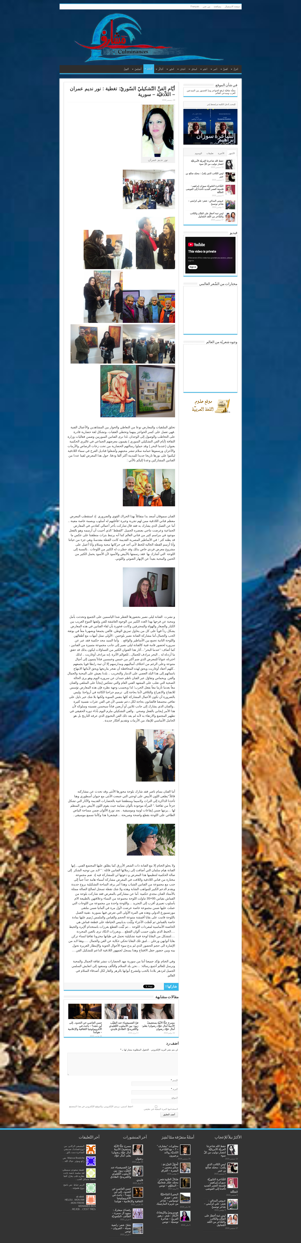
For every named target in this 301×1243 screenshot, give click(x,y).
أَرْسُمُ (149, 68)
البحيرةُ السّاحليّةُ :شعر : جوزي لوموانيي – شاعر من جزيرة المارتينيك (167, 1199)
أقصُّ (225, 69)
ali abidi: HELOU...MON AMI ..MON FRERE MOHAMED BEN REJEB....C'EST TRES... (80, 1203)
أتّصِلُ (126, 69)
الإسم (175, 1080)
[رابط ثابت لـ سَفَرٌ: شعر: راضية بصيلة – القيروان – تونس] (138, 1228)
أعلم (205, 69)
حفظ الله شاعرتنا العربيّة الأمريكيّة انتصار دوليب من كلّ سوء (215, 1151)
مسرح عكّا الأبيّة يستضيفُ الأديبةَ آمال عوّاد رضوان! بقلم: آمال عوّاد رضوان (158, 1025)
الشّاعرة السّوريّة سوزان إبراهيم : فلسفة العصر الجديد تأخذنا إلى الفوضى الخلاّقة (204, 189)
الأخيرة (221, 153)
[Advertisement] (211, 496)
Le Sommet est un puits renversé (218, 139)
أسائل (194, 69)
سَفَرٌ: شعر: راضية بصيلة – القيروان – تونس (121, 1228)
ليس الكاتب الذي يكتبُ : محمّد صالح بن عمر (215, 1167)
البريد (175, 1089)
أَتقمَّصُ (138, 69)
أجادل (182, 69)
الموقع (175, 1097)
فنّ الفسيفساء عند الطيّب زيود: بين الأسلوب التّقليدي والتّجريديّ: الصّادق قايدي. (123, 1025)
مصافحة (217, 6)
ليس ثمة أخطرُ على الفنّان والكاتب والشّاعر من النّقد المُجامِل (215, 1220)
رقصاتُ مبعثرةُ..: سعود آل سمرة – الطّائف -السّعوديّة (121, 1213)
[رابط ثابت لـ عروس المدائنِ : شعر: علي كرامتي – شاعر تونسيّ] (230, 204)
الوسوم (198, 153)
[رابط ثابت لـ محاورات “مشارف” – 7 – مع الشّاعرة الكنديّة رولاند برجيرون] (185, 1150)
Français (195, 6)
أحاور (171, 69)
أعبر (215, 69)
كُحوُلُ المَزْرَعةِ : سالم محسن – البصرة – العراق (169, 1167)
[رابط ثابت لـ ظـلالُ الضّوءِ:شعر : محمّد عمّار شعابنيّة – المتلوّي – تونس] (185, 1183)
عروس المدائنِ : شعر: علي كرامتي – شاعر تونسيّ (215, 1203)
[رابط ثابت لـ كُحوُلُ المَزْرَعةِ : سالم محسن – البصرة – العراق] (185, 1168)
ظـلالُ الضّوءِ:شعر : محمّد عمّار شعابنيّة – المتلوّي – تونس (167, 1182)
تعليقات (210, 153)
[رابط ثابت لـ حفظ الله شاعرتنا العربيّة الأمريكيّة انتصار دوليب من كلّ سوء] (230, 164)
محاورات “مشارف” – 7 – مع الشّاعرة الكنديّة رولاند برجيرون (167, 1151)
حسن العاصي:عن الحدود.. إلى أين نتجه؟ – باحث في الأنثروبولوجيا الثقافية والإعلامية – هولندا (85, 1027)
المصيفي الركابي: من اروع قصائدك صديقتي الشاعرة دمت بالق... (74, 1149)
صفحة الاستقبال (232, 6)
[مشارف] (151, 37)
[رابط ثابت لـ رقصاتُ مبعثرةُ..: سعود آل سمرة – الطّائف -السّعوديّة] (138, 1213)
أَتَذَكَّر (160, 69)
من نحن (206, 6)
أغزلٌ (235, 69)
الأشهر (232, 153)
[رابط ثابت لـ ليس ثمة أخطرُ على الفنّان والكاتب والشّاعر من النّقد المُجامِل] (230, 217)
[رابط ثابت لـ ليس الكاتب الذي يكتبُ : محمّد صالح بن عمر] (230, 177)
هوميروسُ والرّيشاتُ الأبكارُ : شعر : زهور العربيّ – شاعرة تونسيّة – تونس (167, 1217)
